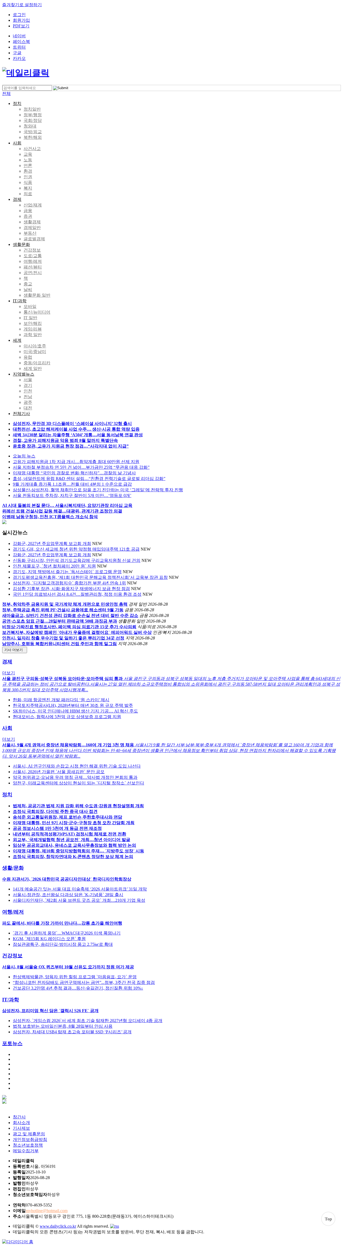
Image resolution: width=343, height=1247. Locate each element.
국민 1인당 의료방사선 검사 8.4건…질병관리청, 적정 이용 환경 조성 (77, 594)
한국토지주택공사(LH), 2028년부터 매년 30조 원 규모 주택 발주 (73, 705)
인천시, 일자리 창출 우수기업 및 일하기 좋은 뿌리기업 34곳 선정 (63, 638)
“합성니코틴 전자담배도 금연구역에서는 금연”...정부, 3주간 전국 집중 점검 (84, 982)
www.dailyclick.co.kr (58, 1226)
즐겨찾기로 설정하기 (22, 4)
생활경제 (32, 222)
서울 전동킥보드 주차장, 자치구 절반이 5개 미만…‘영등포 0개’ (72, 495)
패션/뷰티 (33, 267)
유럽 (28, 357)
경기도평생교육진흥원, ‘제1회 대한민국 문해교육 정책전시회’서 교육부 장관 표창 (90, 577)
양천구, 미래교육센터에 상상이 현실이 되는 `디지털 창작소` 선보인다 (78, 783)
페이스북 (21, 41)
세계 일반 (33, 368)
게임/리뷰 (33, 329)
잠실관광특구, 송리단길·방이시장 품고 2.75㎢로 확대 (63, 944)
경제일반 (32, 227)
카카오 (19, 58)
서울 (28, 379)
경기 (28, 385)
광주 (28, 402)
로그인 (19, 14)
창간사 (19, 1117)
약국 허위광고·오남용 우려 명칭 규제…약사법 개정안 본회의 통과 (75, 777)
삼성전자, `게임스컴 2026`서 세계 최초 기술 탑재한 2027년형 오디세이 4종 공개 (87, 1020)
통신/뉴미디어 (37, 312)
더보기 (8, 673)
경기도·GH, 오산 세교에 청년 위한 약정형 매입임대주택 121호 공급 (76, 549)
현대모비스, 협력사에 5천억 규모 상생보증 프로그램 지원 (67, 716)
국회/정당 (33, 120)
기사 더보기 (14, 650)
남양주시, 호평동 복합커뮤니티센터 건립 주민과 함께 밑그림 (59, 643)
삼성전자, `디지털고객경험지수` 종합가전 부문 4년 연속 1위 (69, 583)
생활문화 (21, 244)
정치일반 (32, 109)
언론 (28, 165)
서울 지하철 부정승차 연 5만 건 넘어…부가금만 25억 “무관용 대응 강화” (81, 467)
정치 (17, 103)
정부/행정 (33, 114)
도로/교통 (33, 255)
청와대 (30, 126)
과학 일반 (33, 334)
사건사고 (32, 148)
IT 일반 (30, 317)
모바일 (30, 306)
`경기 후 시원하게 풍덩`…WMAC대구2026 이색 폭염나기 (67, 933)
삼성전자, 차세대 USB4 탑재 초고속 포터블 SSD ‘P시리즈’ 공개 (72, 1032)
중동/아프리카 (37, 363)
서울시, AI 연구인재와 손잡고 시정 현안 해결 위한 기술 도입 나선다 (77, 766)
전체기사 (21, 413)
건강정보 (32, 250)
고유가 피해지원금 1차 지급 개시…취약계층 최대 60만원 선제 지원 (76, 461)
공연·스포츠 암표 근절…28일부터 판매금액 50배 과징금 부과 (59, 621)
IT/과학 (20, 301)
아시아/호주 (35, 346)
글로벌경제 (34, 239)
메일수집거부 (26, 1150)
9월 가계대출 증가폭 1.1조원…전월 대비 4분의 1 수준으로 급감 (72, 484)
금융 (28, 210)
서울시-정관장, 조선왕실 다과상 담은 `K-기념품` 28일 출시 (68, 894)
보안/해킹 (33, 323)
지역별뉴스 (23, 374)
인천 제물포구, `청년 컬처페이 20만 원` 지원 (54, 566)
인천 (28, 391)
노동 (28, 160)
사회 (17, 143)
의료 (28, 193)
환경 (28, 171)
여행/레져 (33, 261)
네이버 (19, 36)
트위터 (19, 47)
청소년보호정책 (28, 1145)
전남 (28, 396)
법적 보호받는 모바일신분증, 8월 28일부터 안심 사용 (63, 1026)
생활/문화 (13, 868)
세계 (17, 340)
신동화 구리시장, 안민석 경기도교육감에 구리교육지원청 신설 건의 (76, 560)
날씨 (28, 289)
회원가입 (21, 20)
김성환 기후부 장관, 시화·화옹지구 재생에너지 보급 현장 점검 (71, 588)
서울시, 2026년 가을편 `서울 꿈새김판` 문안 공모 (59, 771)
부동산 (30, 233)
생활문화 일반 (37, 295)
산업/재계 (33, 205)
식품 (28, 182)
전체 (6, 93)
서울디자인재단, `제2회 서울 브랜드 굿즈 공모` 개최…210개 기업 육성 (79, 900)
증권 (28, 216)
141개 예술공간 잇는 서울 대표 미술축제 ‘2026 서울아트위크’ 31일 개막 (80, 889)
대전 (28, 408)
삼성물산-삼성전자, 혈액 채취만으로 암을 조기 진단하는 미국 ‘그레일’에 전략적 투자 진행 (98, 490)
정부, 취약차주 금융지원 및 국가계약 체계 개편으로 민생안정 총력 (65, 604)
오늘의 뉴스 (24, 456)
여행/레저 (13, 912)
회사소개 (21, 1122)
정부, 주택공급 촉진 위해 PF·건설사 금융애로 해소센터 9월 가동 (63, 610)
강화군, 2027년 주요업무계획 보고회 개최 (52, 543)
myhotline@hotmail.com (47, 1210)
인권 (28, 176)
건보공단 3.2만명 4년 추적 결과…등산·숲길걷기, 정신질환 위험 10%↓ (78, 988)
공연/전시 (33, 272)
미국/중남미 (35, 351)
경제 (17, 199)
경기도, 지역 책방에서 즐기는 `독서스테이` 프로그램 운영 (67, 571)
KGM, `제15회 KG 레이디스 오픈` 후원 (49, 938)
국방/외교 (33, 131)
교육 (28, 154)
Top (328, 1219)
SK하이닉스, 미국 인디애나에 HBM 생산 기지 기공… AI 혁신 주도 (75, 711)
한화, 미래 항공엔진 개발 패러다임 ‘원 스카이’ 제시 (61, 699)
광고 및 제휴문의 (29, 1134)
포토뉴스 (12, 1043)
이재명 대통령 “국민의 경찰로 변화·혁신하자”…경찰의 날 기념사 (74, 473)
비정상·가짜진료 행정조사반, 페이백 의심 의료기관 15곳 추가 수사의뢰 (69, 626)
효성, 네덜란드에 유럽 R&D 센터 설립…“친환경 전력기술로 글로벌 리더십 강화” (89, 478)
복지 (28, 188)
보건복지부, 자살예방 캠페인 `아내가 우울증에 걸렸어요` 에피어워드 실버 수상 (77, 632)
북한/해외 (33, 137)
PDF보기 (21, 26)
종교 (28, 284)
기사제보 (21, 1128)
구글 (17, 52)
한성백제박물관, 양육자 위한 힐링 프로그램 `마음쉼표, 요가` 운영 (75, 977)
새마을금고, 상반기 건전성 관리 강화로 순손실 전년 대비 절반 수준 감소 (70, 615)
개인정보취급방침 (30, 1139)
